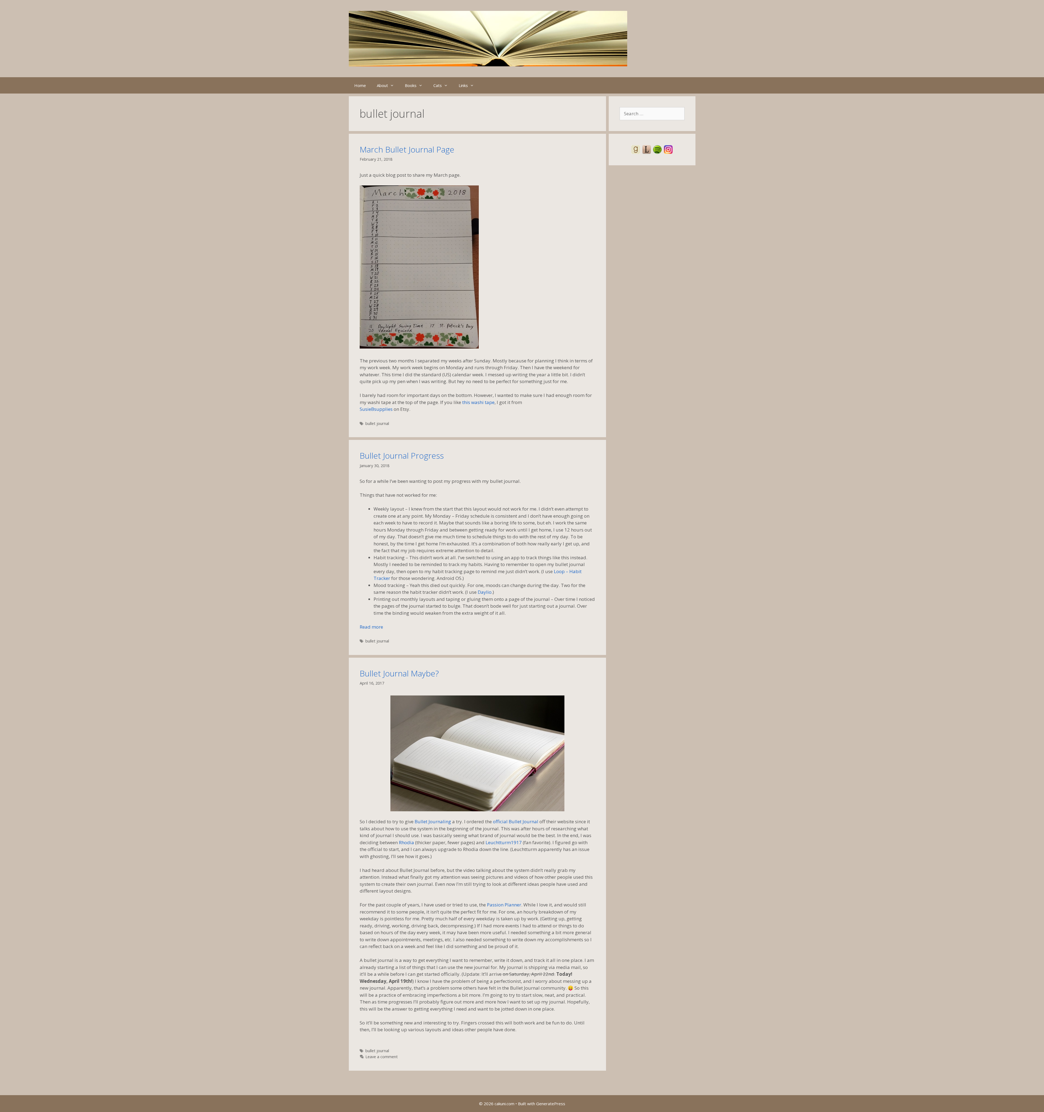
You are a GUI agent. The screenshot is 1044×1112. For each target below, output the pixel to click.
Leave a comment (381, 1056)
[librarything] (646, 149)
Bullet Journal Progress (402, 455)
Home (360, 85)
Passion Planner (504, 905)
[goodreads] (636, 149)
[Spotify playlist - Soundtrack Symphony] (657, 149)
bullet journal (377, 423)
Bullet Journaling (433, 821)
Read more (371, 627)
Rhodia (406, 842)
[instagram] (668, 149)
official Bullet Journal (515, 821)
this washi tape (478, 402)
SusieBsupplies (376, 409)
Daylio (485, 592)
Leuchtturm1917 (504, 842)
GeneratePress (550, 1103)
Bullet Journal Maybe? (399, 673)
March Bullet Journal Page (407, 149)
